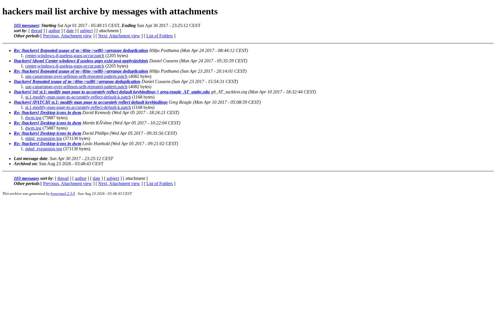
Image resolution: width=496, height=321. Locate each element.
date (70, 30)
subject (86, 30)
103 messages (26, 25)
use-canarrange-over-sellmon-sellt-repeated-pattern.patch (76, 76)
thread (36, 30)
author (54, 30)
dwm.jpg (33, 117)
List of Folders (159, 35)
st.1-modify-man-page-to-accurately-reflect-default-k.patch (78, 97)
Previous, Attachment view (67, 35)
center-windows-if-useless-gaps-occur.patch (64, 55)
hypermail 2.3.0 (63, 193)
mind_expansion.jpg (43, 138)
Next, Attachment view (119, 35)
